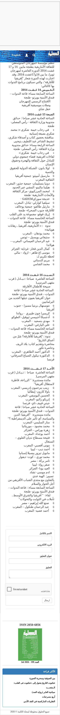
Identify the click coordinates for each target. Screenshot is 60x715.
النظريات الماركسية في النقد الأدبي (39, 701)
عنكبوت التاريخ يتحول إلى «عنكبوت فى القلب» (34, 683)
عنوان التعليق (46, 556)
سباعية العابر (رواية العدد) (43, 692)
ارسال (47, 600)
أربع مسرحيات (48, 697)
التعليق (49, 567)
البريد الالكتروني (44, 545)
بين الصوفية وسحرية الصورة (42, 678)
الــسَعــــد (50, 687)
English (16, 55)
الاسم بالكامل (46, 533)
